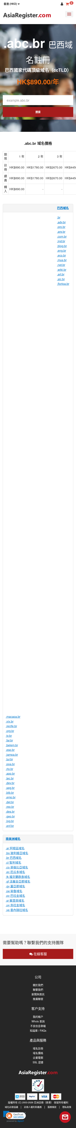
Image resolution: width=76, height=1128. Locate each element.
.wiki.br (61, 269)
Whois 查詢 (38, 1021)
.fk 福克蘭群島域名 (18, 877)
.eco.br (61, 255)
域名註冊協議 (11, 1107)
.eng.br (61, 250)
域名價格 (38, 1053)
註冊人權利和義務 (33, 1107)
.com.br (62, 236)
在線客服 (40, 953)
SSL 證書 (38, 1062)
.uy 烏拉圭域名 (15, 905)
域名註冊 (38, 1048)
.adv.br (61, 222)
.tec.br (10, 778)
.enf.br (10, 826)
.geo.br (10, 816)
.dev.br (10, 783)
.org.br (10, 731)
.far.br (9, 740)
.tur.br (9, 759)
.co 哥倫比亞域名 (17, 867)
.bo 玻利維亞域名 (17, 853)
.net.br (61, 265)
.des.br (10, 811)
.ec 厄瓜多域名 (15, 872)
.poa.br (10, 764)
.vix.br (9, 721)
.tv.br (9, 736)
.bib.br (10, 792)
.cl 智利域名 (13, 862)
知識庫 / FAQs (38, 1030)
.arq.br (61, 231)
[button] (12, 4)
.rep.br (10, 807)
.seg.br (10, 788)
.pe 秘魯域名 (14, 891)
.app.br (10, 773)
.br (58, 217)
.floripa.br (63, 284)
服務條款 (52, 1107)
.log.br (10, 821)
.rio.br (9, 769)
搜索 (38, 112)
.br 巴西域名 (14, 858)
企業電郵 (38, 1057)
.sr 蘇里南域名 (15, 900)
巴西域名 (63, 208)
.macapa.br (13, 716)
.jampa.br (12, 754)
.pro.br (61, 227)
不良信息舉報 (38, 1026)
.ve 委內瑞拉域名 (17, 910)
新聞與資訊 (38, 994)
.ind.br (61, 241)
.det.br (10, 802)
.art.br (60, 274)
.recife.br (11, 726)
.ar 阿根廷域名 (15, 848)
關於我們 (38, 985)
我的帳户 (38, 1016)
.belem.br (12, 745)
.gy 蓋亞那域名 (15, 886)
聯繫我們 (38, 989)
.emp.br (10, 797)
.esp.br (10, 750)
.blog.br (62, 246)
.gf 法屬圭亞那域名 (18, 881)
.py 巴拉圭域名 (15, 896)
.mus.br (62, 260)
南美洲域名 (13, 839)
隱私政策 (66, 1107)
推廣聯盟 (38, 998)
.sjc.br (61, 279)
